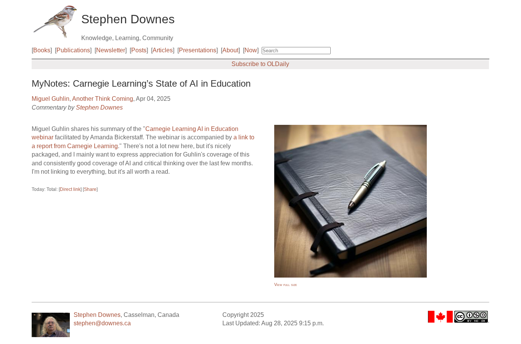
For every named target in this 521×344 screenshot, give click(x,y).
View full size (285, 284)
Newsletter (110, 50)
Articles (163, 50)
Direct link (70, 189)
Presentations (197, 50)
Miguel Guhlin (50, 98)
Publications (73, 50)
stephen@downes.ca (102, 323)
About (230, 50)
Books (41, 50)
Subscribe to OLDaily (260, 64)
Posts (138, 50)
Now (250, 50)
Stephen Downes (99, 107)
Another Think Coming (102, 98)
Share (90, 189)
